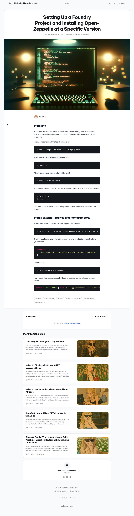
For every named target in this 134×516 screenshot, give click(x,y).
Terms (77, 491)
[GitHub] (67, 477)
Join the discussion (99, 316)
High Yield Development (25, 3)
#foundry (60, 298)
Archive (64, 491)
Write (123, 3)
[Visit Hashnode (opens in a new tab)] (67, 506)
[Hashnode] (70, 477)
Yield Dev (42, 117)
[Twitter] (64, 477)
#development (89, 298)
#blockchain (39, 302)
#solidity (38, 298)
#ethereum (77, 298)
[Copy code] (97, 148)
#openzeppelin (49, 298)
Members (57, 491)
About (67, 3)
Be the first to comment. (72, 323)
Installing (10, 128)
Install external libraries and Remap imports (14, 132)
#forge (68, 298)
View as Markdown (83, 35)
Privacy (71, 491)
